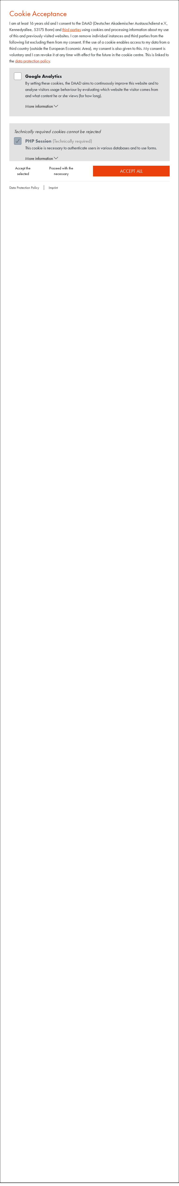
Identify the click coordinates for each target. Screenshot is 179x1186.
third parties (71, 29)
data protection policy (32, 61)
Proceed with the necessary (61, 171)
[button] (94, 106)
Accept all (131, 171)
